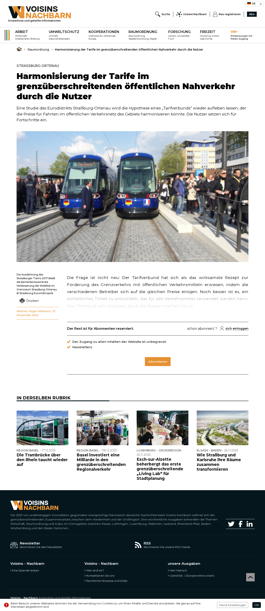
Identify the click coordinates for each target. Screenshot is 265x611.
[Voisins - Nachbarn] (19, 49)
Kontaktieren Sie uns (100, 575)
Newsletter (30, 543)
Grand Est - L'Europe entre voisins (192, 575)
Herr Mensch (178, 570)
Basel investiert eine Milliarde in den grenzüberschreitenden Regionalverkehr (101, 462)
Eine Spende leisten (25, 570)
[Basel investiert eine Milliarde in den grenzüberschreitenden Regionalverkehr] (102, 428)
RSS (147, 543)
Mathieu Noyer (27, 311)
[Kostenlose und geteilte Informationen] (39, 12)
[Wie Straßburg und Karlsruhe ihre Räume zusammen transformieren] (222, 428)
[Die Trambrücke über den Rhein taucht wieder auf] (42, 428)
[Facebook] (240, 524)
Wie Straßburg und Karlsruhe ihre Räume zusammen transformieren (219, 462)
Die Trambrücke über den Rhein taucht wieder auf (42, 460)
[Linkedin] (250, 524)
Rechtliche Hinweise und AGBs (106, 580)
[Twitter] (231, 523)
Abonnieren (157, 362)
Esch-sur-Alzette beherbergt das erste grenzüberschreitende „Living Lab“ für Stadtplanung (160, 469)
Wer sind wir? (95, 570)
